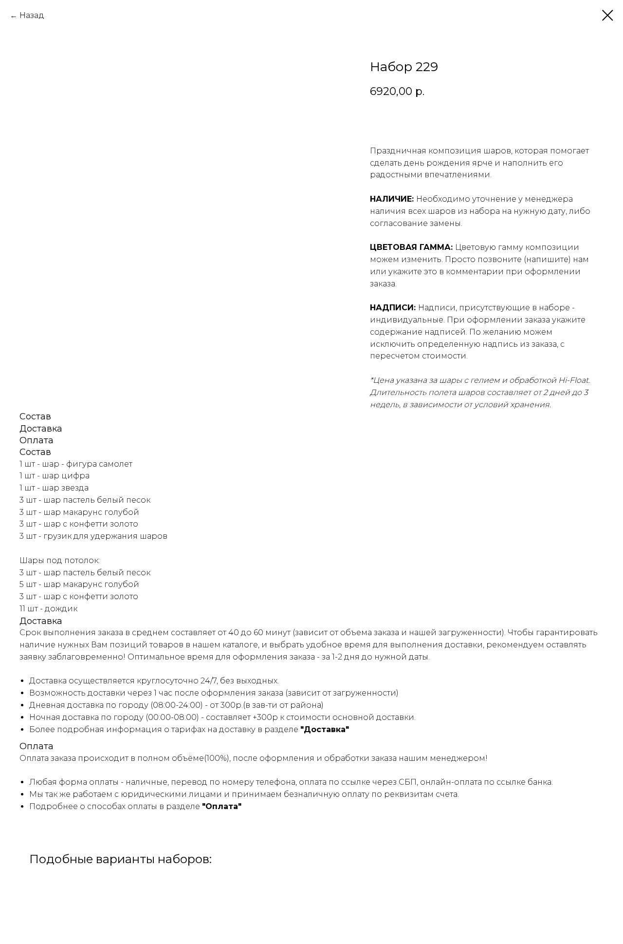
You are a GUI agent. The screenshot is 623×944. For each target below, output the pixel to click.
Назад (31, 15)
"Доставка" (324, 729)
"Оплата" (221, 806)
